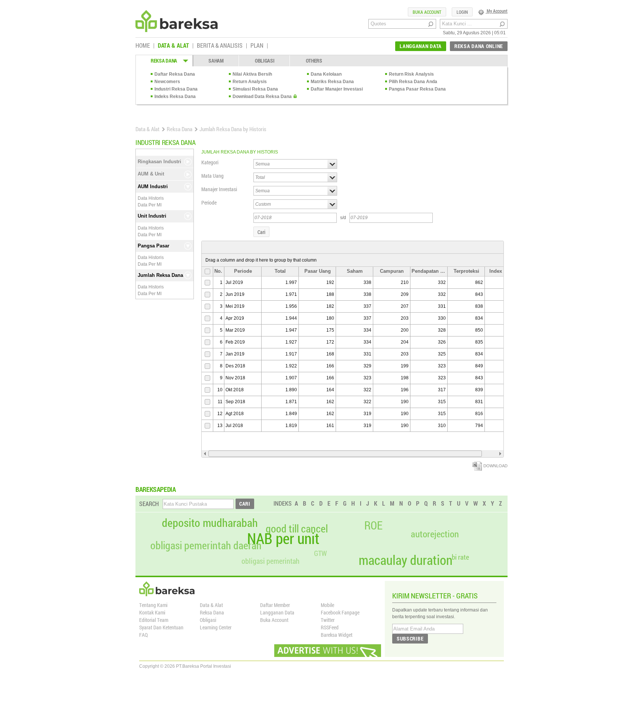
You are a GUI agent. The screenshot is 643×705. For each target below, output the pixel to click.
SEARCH (149, 504)
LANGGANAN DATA (421, 46)
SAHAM (216, 60)
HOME (142, 45)
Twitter (328, 619)
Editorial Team (153, 619)
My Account (497, 11)
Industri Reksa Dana (176, 89)
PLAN (256, 45)
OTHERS (314, 60)
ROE (373, 525)
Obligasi (208, 619)
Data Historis (151, 198)
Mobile (327, 604)
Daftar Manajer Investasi (337, 89)
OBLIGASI (265, 60)
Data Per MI (149, 205)
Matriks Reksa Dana (332, 81)
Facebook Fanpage (340, 612)
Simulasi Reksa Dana (255, 89)
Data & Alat (147, 129)
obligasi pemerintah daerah (206, 545)
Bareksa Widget (336, 634)
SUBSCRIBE (410, 638)
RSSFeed (330, 627)
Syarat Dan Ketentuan (161, 627)
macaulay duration (405, 559)
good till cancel (297, 529)
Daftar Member (275, 604)
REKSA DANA (164, 60)
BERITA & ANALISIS (220, 45)
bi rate (460, 556)
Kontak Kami (152, 612)
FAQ (143, 634)
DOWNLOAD (495, 466)
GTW (320, 553)
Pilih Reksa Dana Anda (413, 81)
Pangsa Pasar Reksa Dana (417, 89)
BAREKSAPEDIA (155, 489)
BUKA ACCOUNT (427, 12)
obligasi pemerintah (270, 561)
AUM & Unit (151, 174)
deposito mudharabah (210, 522)
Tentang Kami (153, 604)
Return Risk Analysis (411, 74)
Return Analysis (250, 81)
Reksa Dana (179, 129)
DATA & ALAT (173, 45)
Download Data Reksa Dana (262, 96)
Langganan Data (277, 612)
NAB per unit (283, 538)
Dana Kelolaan (326, 74)
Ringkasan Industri (159, 161)
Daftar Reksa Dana (174, 74)
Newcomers (167, 81)
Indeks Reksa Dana (175, 96)
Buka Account (274, 619)
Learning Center (215, 627)
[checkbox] (206, 272)
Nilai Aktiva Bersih (252, 74)
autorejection (435, 533)
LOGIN (462, 12)
